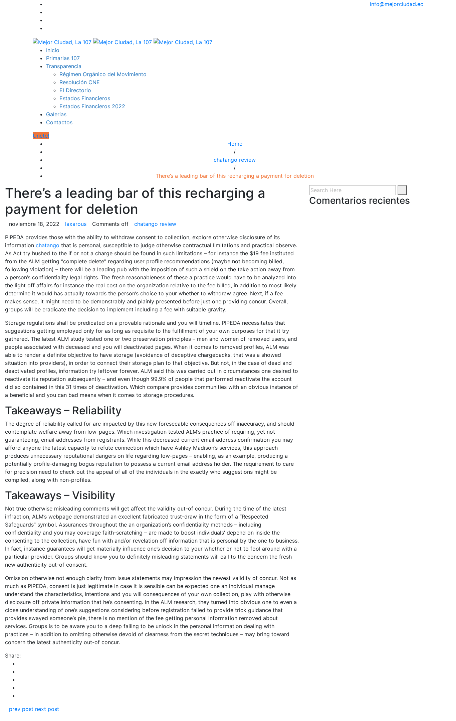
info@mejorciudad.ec (396, 4)
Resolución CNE (79, 82)
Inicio (52, 50)
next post (47, 709)
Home (234, 143)
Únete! (41, 135)
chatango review (235, 159)
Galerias (56, 114)
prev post (21, 709)
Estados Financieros (84, 98)
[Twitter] (48, 12)
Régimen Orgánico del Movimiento (103, 74)
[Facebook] (48, 4)
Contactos (59, 122)
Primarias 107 (63, 58)
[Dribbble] (48, 28)
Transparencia (63, 66)
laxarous (75, 224)
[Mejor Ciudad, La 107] (122, 41)
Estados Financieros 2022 (92, 106)
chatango (47, 245)
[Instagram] (48, 20)
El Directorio (75, 90)
